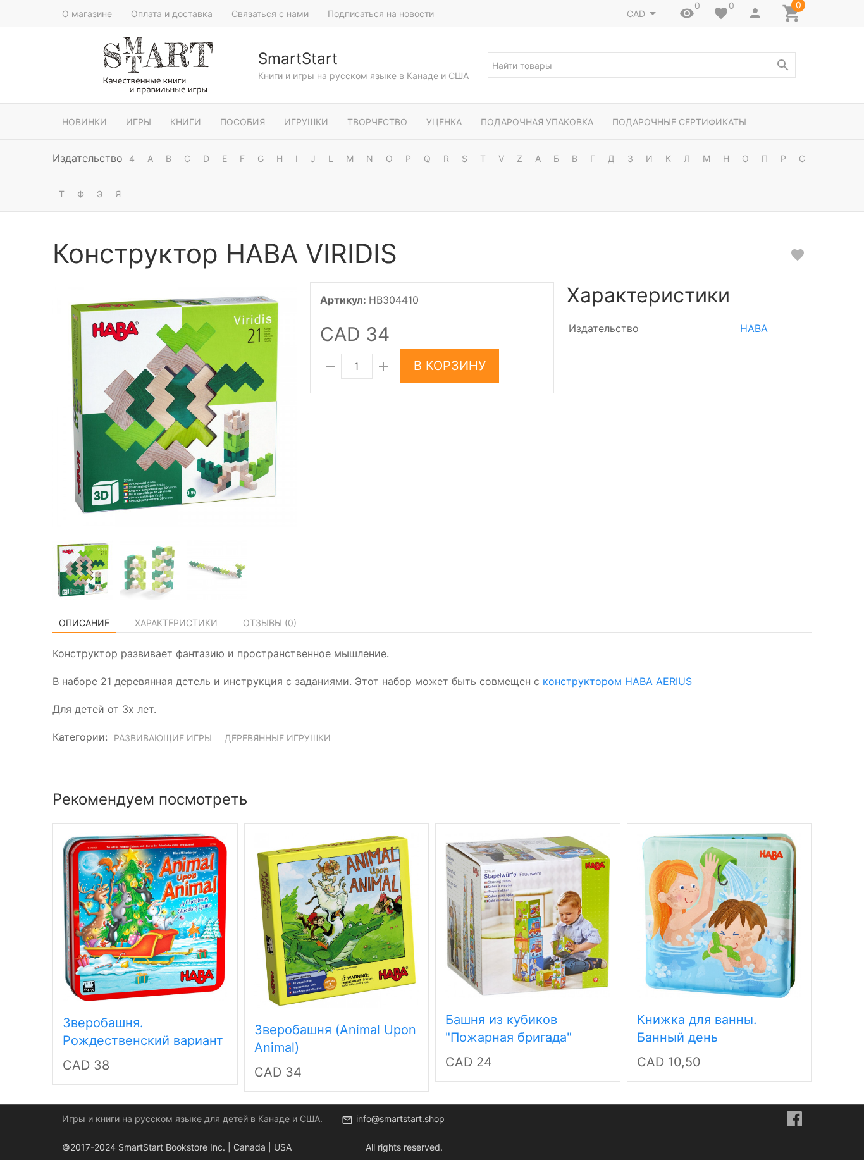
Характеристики (176, 622)
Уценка (444, 121)
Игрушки (306, 121)
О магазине (87, 13)
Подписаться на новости (381, 13)
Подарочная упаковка (537, 121)
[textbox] (642, 65)
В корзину (450, 365)
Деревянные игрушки (278, 737)
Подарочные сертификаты (679, 121)
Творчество (377, 121)
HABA (754, 328)
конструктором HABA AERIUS (617, 681)
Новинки (84, 121)
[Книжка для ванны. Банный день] (719, 914)
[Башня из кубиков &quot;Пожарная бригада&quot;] (527, 914)
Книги (185, 121)
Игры (138, 121)
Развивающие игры (163, 737)
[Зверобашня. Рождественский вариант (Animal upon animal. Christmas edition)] (145, 916)
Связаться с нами (270, 13)
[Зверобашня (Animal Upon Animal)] (336, 919)
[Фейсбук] (794, 1118)
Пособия (242, 121)
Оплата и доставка (172, 13)
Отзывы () (270, 622)
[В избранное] (798, 255)
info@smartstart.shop (400, 1118)
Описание (84, 622)
